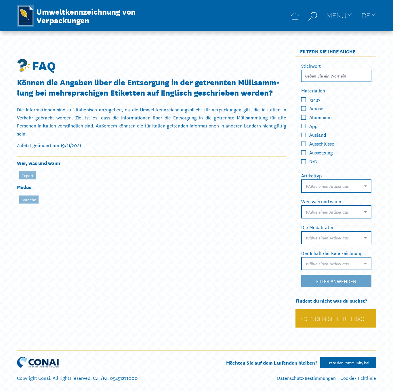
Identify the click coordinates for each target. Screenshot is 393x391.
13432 (314, 99)
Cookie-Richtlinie (358, 377)
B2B (313, 161)
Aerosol (317, 108)
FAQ (44, 65)
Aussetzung (321, 152)
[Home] (295, 15)
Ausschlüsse (321, 143)
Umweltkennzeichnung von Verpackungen (86, 15)
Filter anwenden (336, 280)
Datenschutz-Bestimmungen (306, 377)
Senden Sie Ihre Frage (336, 318)
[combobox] (336, 186)
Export (27, 175)
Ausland (317, 134)
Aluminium (320, 117)
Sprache (29, 199)
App (313, 125)
